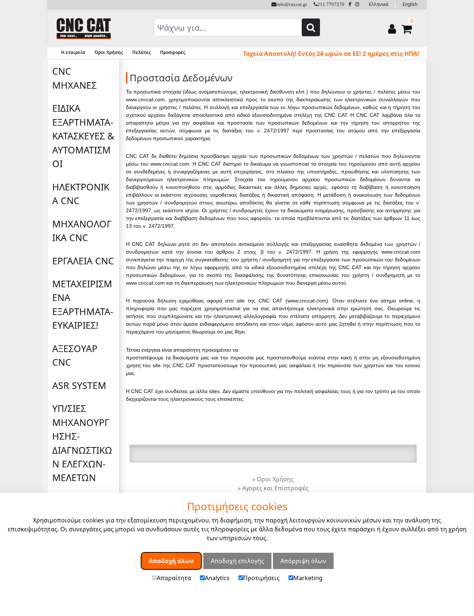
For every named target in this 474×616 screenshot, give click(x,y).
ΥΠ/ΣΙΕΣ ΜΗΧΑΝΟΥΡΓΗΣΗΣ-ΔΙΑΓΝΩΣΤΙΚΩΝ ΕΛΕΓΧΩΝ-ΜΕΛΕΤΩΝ (82, 443)
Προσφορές (172, 52)
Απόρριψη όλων (303, 560)
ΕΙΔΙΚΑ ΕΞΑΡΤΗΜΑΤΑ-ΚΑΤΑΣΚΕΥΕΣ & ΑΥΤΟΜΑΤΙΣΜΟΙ (83, 136)
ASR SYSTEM (79, 385)
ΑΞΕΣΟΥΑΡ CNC (74, 355)
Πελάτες (141, 52)
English (410, 4)
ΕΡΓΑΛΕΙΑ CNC (83, 260)
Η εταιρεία (73, 52)
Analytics (217, 577)
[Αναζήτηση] (311, 27)
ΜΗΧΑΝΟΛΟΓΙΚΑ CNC (81, 230)
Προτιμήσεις (261, 577)
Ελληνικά (378, 4)
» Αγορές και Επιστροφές (273, 488)
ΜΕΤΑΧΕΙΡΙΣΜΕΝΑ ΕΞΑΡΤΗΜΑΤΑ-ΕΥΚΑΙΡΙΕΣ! (82, 304)
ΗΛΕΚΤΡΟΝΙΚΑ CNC (80, 193)
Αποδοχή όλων (171, 560)
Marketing (308, 577)
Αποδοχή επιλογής (237, 560)
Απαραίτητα (174, 577)
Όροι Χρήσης (108, 52)
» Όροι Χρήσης (273, 479)
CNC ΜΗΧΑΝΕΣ (74, 78)
